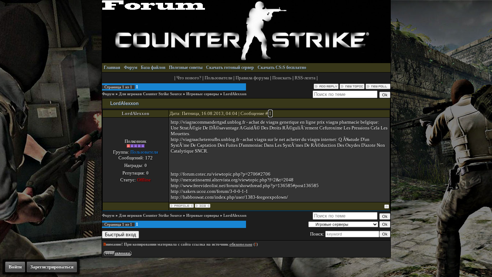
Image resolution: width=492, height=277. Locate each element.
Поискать (281, 77)
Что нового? (188, 77)
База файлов (153, 67)
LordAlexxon (234, 94)
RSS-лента (305, 77)
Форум (130, 67)
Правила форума (252, 77)
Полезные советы (185, 67)
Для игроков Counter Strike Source (150, 94)
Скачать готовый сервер (230, 67)
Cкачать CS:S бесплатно (282, 67)
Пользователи (218, 77)
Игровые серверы (202, 94)
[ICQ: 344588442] (202, 206)
